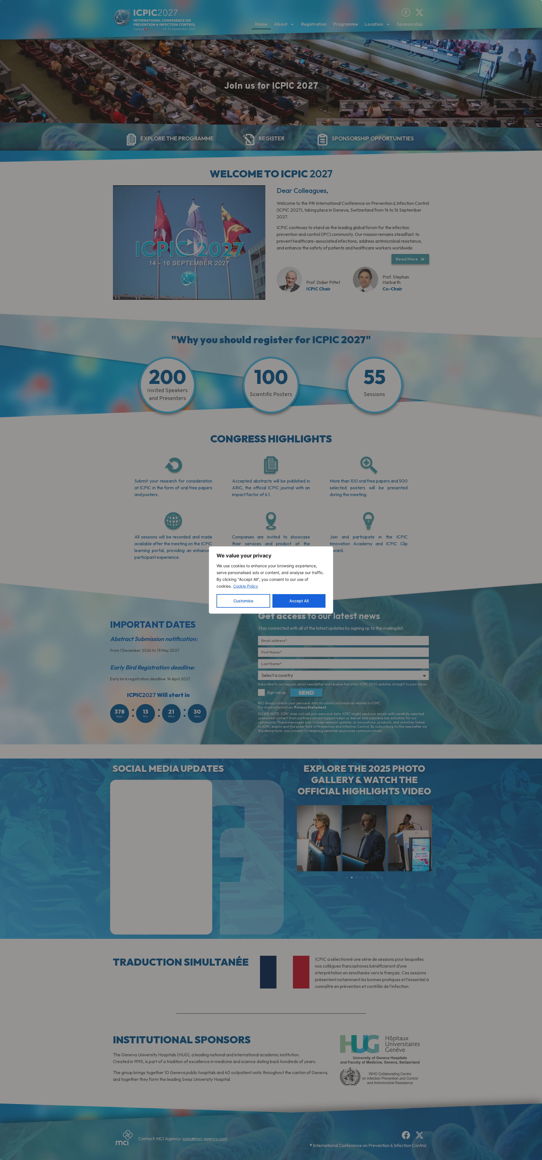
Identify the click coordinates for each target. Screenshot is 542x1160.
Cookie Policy (245, 586)
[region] (271, 580)
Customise (243, 600)
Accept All (299, 600)
